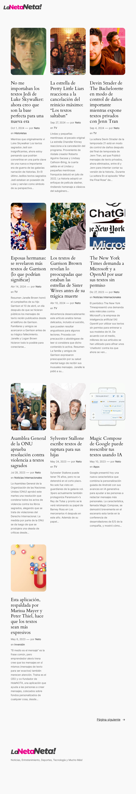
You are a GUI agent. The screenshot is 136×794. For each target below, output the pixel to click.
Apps (96, 466)
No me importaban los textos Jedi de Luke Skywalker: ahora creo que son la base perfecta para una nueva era (27, 102)
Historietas (20, 133)
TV (55, 127)
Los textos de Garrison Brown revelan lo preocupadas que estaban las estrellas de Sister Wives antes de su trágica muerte (67, 277)
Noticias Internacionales (107, 297)
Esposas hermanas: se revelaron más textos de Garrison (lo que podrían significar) (28, 269)
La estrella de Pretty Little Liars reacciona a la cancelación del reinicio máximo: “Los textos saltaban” (67, 99)
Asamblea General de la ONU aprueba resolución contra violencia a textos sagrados (28, 452)
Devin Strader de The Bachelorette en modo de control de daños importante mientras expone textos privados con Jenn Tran (106, 102)
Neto (37, 127)
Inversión (19, 644)
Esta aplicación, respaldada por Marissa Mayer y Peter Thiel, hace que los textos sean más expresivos (27, 616)
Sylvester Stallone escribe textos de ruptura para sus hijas (67, 446)
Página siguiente (111, 719)
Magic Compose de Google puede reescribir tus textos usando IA (106, 446)
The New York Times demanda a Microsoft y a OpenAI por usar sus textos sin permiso (107, 271)
